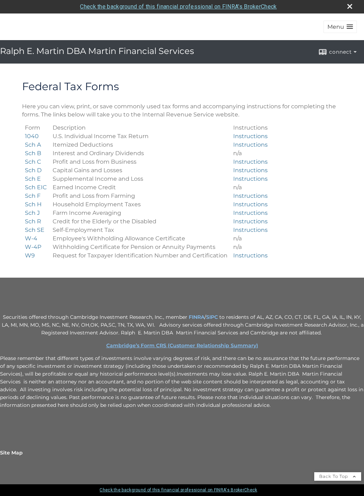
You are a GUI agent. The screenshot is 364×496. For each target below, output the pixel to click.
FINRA (196, 317)
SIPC (212, 317)
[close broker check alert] (350, 6)
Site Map (11, 452)
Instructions (250, 136)
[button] (340, 27)
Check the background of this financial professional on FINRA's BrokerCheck (178, 6)
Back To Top (334, 476)
